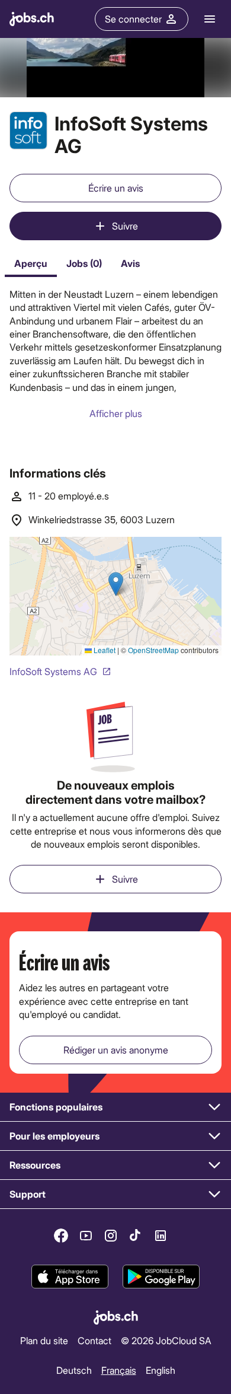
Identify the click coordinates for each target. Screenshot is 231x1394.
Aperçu (30, 263)
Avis (130, 263)
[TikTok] (135, 1235)
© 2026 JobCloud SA (166, 1340)
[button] (115, 1107)
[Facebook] (61, 1235)
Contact (94, 1340)
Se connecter (133, 18)
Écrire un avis (115, 187)
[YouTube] (86, 1235)
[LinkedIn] (160, 1235)
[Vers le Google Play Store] (161, 1276)
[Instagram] (110, 1235)
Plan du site (44, 1340)
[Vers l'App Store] (69, 1276)
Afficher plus (115, 413)
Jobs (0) (84, 263)
